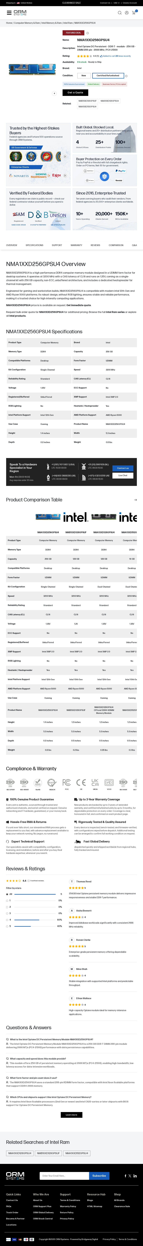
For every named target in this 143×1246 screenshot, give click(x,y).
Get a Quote (75, 92)
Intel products (17, 315)
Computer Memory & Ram (27, 23)
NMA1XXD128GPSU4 (104, 532)
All (10, 894)
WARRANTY (76, 245)
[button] (88, 33)
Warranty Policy (68, 1206)
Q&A (134, 245)
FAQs (8, 1206)
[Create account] (127, 13)
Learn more (71, 1115)
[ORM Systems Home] (20, 12)
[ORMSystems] (129, 1175)
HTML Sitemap (94, 1206)
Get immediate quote (78, 305)
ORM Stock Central (43, 1219)
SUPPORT (57, 245)
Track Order (12, 1212)
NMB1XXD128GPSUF (75, 532)
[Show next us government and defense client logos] (65, 156)
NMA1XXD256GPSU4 (51, 312)
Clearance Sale (122, 1206)
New (84, 75)
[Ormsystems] (125, 1175)
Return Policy (66, 1212)
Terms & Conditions (70, 1200)
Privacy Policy (67, 1219)
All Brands (119, 1200)
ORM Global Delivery (43, 1212)
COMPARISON (116, 245)
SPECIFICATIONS (34, 245)
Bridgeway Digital (90, 1239)
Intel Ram (68, 23)
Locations (11, 1225)
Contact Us (105, 3)
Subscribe (99, 1176)
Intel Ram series (115, 312)
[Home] (15, 1176)
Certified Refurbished (108, 75)
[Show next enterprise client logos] (65, 176)
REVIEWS (95, 245)
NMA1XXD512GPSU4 (131, 532)
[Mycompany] (135, 1176)
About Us (37, 1200)
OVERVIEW (11, 245)
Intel (79, 68)
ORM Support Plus (42, 1206)
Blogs (90, 1200)
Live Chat (123, 475)
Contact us (123, 468)
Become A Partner (15, 1219)
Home (9, 23)
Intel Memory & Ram (52, 23)
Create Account (130, 3)
